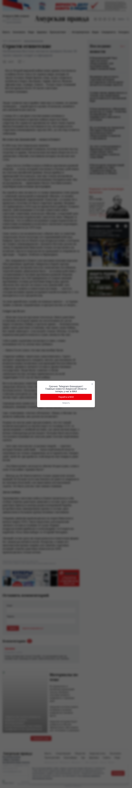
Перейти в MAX (66, 397)
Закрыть (66, 403)
